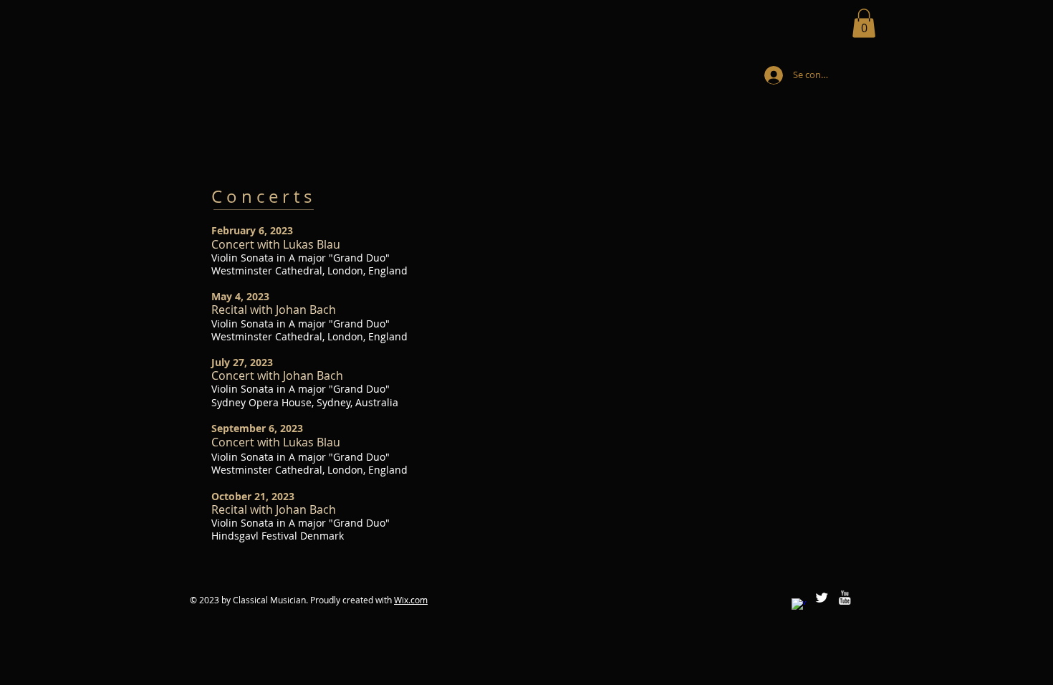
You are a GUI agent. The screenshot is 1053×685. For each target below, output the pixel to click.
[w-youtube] (844, 597)
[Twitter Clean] (821, 597)
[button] (864, 23)
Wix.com (411, 599)
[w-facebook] (799, 605)
